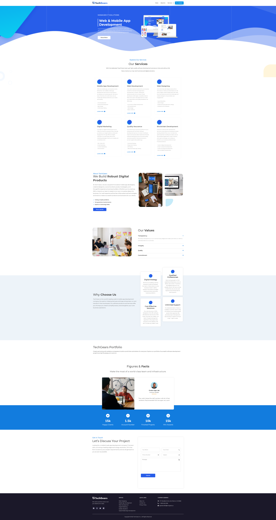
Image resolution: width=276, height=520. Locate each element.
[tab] (161, 236)
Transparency (142, 236)
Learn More (100, 111)
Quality (140, 250)
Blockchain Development (167, 127)
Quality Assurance (134, 127)
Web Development (135, 86)
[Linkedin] (103, 508)
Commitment (142, 255)
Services (170, 3)
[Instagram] (97, 508)
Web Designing (163, 86)
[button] (104, 37)
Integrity (141, 245)
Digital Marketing (104, 127)
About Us (163, 3)
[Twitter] (100, 508)
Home (156, 3)
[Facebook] (93, 508)
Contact (180, 3)
